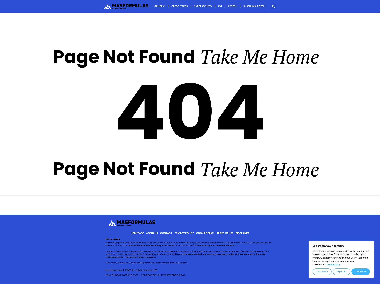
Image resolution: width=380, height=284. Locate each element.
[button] (273, 6)
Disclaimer (242, 233)
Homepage (137, 233)
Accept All (360, 271)
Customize (322, 271)
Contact (166, 233)
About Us (152, 233)
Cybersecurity (203, 6)
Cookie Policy (333, 264)
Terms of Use (225, 233)
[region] (341, 259)
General (159, 6)
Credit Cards (179, 6)
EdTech (232, 6)
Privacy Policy (184, 233)
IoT (220, 6)
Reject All (342, 271)
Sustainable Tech (254, 6)
